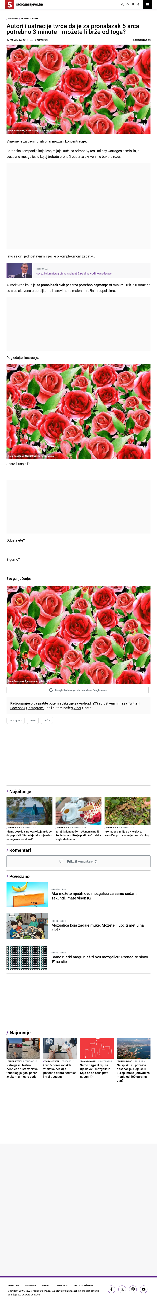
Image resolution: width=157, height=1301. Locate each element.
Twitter (133, 703)
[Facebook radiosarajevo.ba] (111, 1289)
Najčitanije (20, 791)
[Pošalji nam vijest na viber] (133, 1289)
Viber (77, 707)
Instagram (35, 707)
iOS (95, 703)
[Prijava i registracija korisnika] (133, 4)
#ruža (47, 720)
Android (85, 703)
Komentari (20, 850)
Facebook (17, 707)
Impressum (30, 1285)
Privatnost (62, 1285)
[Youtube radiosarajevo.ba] (143, 1289)
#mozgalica (15, 720)
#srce (32, 720)
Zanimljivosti (29, 18)
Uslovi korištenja (83, 1285)
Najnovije (20, 1032)
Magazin (13, 18)
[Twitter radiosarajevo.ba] (122, 1289)
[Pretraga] (128, 4)
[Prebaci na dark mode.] (122, 4)
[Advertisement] (78, 206)
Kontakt (46, 1285)
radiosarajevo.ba (41, 1290)
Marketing (13, 1285)
